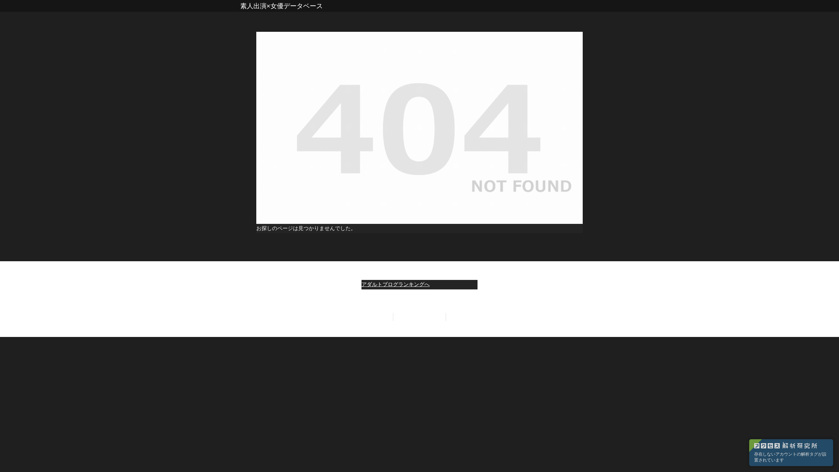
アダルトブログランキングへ (395, 284)
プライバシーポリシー (419, 316)
